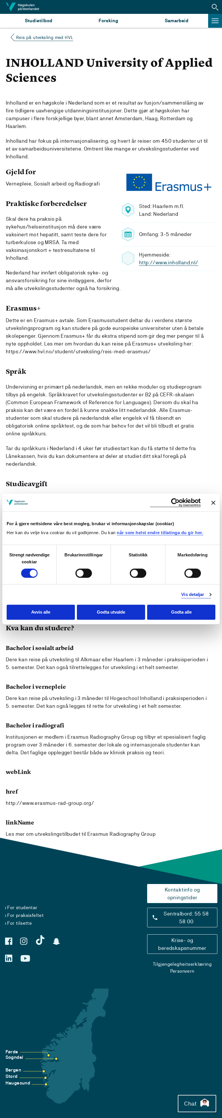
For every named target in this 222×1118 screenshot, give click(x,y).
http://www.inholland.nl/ (168, 262)
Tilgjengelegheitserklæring (182, 964)
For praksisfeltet (25, 915)
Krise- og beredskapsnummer (182, 944)
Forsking (108, 20)
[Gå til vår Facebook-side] (9, 941)
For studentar (22, 907)
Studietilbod (38, 20)
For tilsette (19, 923)
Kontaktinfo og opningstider (182, 893)
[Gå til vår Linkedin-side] (9, 958)
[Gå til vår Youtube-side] (25, 958)
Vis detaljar (192, 594)
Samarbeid (176, 20)
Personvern (182, 971)
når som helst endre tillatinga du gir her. (160, 532)
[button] (215, 7)
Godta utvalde (111, 612)
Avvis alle (40, 612)
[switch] (83, 573)
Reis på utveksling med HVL (44, 37)
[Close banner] (213, 503)
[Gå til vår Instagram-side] (24, 941)
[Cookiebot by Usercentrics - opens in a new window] (175, 502)
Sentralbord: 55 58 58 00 (186, 917)
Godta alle (181, 612)
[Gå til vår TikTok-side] (40, 940)
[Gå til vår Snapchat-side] (56, 941)
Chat (190, 1103)
